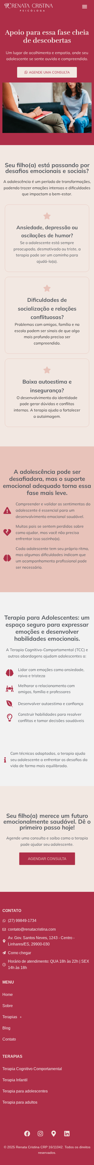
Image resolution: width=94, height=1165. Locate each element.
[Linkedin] (67, 1133)
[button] (85, 6)
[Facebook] (27, 1133)
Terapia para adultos (19, 1102)
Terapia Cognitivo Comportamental (32, 1069)
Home (7, 995)
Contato (9, 1039)
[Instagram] (40, 1133)
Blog (6, 1028)
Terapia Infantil (14, 1080)
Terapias (9, 1017)
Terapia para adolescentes (25, 1091)
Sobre (7, 1006)
